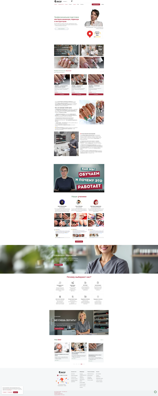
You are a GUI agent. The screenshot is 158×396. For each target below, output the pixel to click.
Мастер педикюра (63, 85)
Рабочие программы (74, 375)
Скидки (66, 4)
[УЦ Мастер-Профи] (58, 1)
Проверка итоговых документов (74, 381)
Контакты (81, 4)
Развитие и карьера (99, 381)
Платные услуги (73, 377)
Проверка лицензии (74, 378)
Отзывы (70, 4)
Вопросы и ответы (82, 385)
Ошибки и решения (58, 358)
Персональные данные (82, 380)
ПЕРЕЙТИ (66, 52)
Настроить (4, 392)
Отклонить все (10, 392)
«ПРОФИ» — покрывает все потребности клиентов (99, 86)
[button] (101, 71)
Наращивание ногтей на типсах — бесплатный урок (95, 355)
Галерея (74, 4)
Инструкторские (89, 375)
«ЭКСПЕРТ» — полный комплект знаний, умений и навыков (83, 86)
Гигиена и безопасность (98, 376)
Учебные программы (96, 4)
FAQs (78, 4)
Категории (64, 1)
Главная (55, 4)
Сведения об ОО (60, 4)
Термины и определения (82, 377)
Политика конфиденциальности (83, 375)
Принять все (15, 392)
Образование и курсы (92, 359)
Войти (103, 4)
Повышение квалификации (89, 378)
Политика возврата (83, 384)
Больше (102, 339)
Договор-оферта (82, 382)
